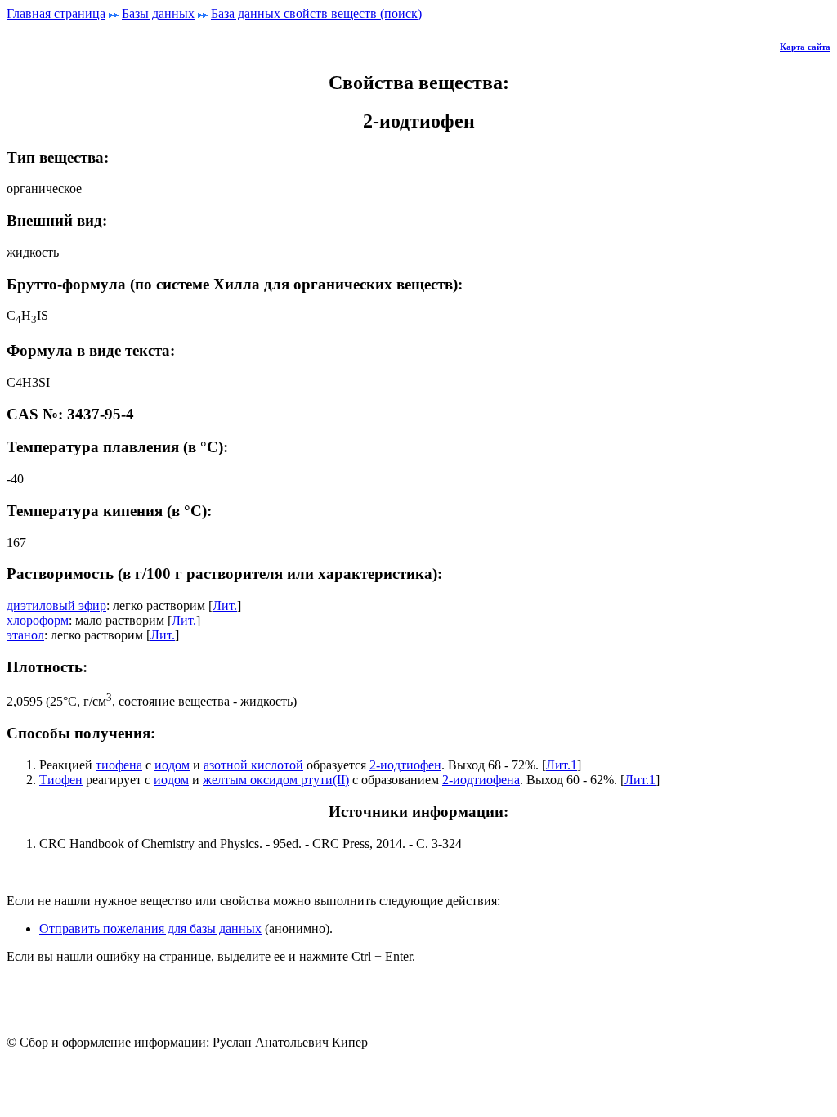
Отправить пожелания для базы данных (150, 928)
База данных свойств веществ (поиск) (316, 13)
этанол (25, 635)
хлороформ (38, 620)
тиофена (119, 765)
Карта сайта (805, 47)
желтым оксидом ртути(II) (276, 780)
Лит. (225, 605)
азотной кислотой (253, 765)
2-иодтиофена (481, 780)
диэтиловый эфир (56, 605)
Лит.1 (561, 765)
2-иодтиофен (405, 765)
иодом (172, 765)
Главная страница (56, 13)
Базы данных (158, 13)
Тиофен (61, 780)
